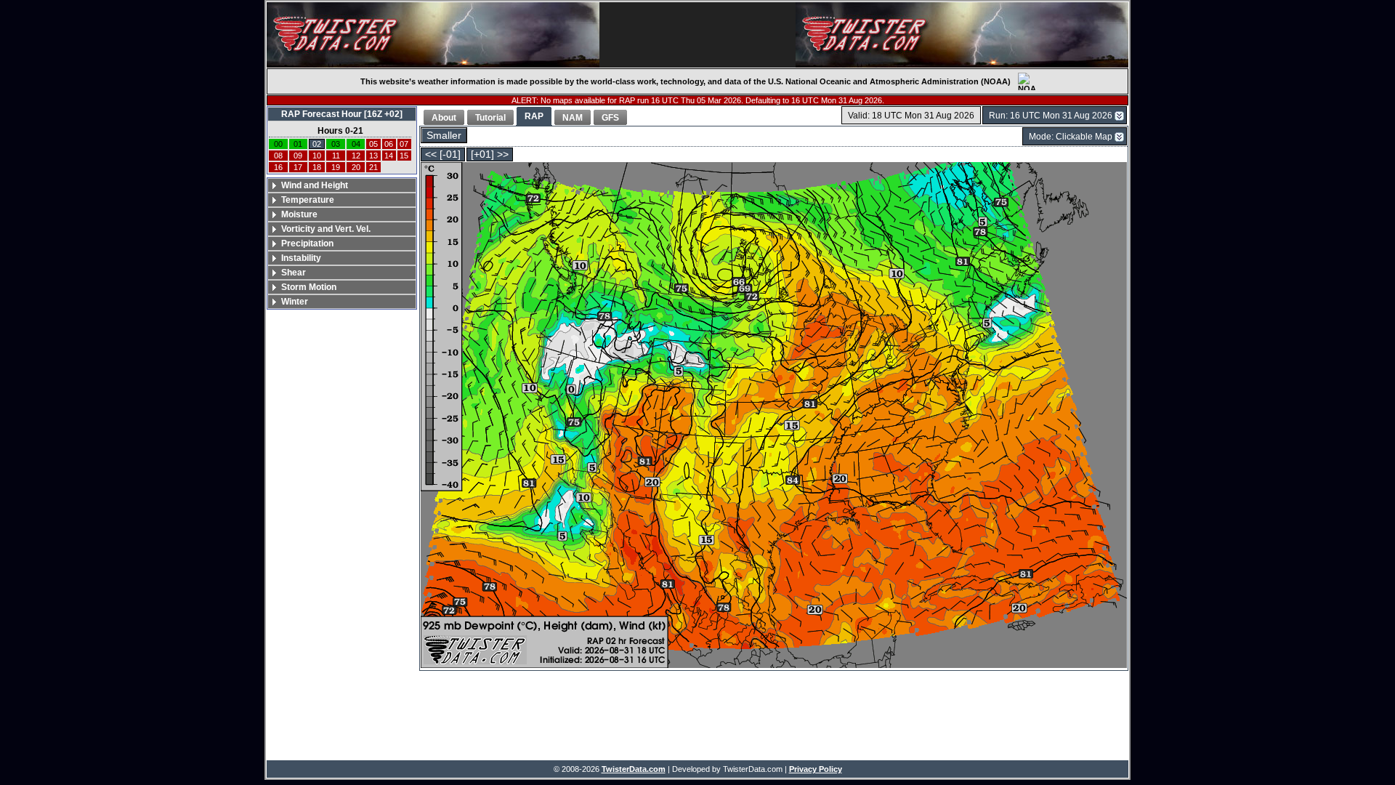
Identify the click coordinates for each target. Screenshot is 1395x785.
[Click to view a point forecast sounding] (774, 416)
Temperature (307, 200)
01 (298, 144)
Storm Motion (308, 287)
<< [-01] (443, 154)
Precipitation (307, 243)
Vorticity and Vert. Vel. (326, 229)
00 (278, 144)
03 (335, 144)
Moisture (299, 214)
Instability (301, 258)
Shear (293, 272)
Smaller (443, 135)
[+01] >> (490, 154)
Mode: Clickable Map (1070, 137)
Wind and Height (314, 185)
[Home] (433, 35)
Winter (294, 302)
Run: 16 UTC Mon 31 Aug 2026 (1050, 115)
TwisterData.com (634, 769)
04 (356, 144)
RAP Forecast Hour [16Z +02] (342, 114)
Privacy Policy (815, 769)
